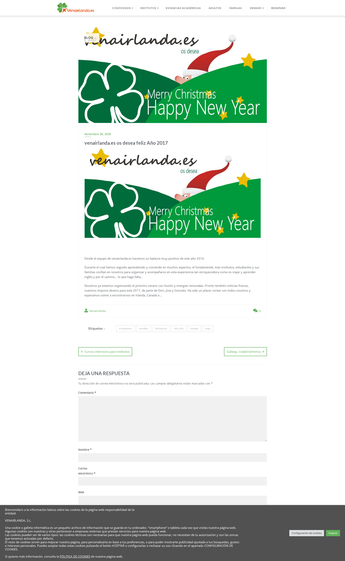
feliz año (178, 328)
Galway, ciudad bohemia (244, 352)
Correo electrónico (86, 470)
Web (81, 492)
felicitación (161, 328)
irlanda (194, 328)
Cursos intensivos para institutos (107, 352)
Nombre (85, 449)
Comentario (87, 393)
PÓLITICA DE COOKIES (75, 556)
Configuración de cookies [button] (307, 533)
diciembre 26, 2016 (97, 134)
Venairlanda (97, 311)
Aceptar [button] (333, 533)
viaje (207, 328)
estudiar (143, 328)
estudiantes (125, 328)
